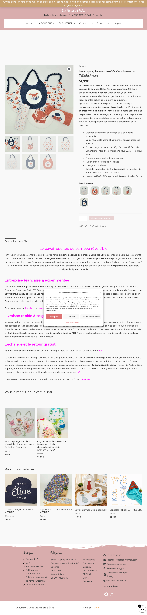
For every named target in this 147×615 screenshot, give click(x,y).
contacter (85, 379)
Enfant (82, 66)
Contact (83, 23)
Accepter (54, 316)
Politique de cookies (72, 322)
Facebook (30, 308)
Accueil (30, 23)
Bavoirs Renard (87, 183)
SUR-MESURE (65, 23)
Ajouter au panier (101, 218)
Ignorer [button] (79, 5)
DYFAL (97, 608)
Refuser (71, 316)
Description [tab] (10, 241)
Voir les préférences (91, 316)
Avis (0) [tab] (23, 241)
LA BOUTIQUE (45, 23)
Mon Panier (97, 23)
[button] (100, 292)
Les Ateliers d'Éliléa (73, 11)
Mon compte (114, 23)
